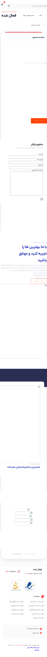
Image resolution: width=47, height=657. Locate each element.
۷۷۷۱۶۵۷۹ (11, 571)
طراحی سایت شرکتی (18, 614)
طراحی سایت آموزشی (17, 610)
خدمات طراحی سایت (28, 15)
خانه (40, 15)
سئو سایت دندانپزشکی (37, 601)
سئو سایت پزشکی (38, 618)
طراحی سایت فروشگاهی (36, 610)
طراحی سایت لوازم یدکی (16, 601)
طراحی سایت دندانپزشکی (36, 605)
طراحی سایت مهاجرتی (17, 605)
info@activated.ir (33, 629)
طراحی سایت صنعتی (38, 614)
